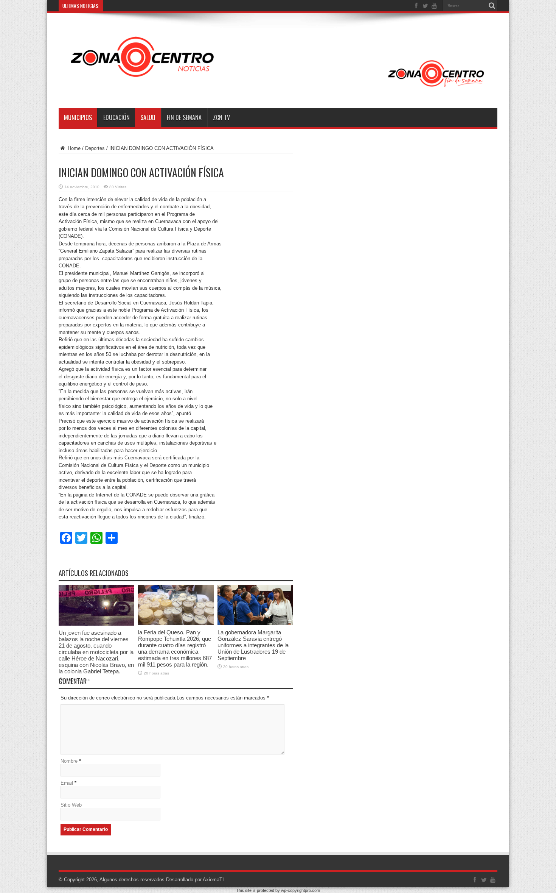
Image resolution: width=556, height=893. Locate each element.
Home (73, 148)
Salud (147, 117)
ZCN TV (221, 117)
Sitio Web (71, 805)
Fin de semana (184, 117)
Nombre (69, 761)
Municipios (78, 117)
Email (67, 783)
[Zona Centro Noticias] (278, 89)
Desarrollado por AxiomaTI (195, 879)
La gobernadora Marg (129, 5)
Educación (116, 117)
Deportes (95, 148)
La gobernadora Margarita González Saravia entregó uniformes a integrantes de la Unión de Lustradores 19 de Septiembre (253, 645)
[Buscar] (491, 5)
